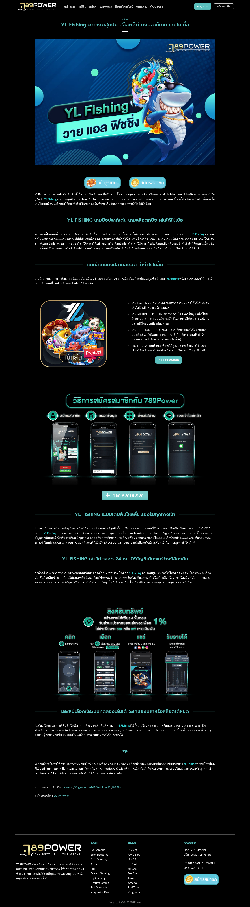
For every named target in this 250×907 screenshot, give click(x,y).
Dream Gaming (100, 873)
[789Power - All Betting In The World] (37, 6)
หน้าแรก (69, 6)
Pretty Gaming (100, 882)
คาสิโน (82, 6)
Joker (131, 878)
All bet (95, 864)
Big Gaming (98, 878)
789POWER (24, 864)
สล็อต (93, 6)
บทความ (142, 6)
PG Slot (117, 787)
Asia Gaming (99, 859)
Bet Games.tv (99, 887)
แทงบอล (106, 6)
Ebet (93, 868)
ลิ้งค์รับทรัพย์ (124, 6)
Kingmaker (134, 892)
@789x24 (197, 867)
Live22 (106, 787)
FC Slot (132, 864)
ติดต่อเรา (156, 6)
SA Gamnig (98, 849)
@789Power (61, 795)
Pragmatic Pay (100, 892)
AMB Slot (95, 787)
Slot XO (132, 868)
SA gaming (80, 787)
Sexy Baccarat (99, 854)
